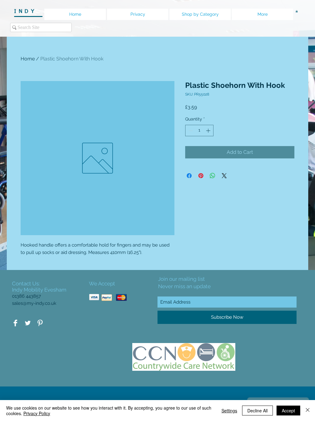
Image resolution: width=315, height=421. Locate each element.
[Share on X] (224, 175)
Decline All (257, 410)
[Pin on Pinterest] (201, 175)
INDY (27, 11)
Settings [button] (229, 410)
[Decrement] (190, 130)
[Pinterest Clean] (40, 323)
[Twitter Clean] (27, 323)
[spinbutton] (199, 130)
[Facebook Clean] (15, 323)
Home (28, 59)
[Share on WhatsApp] (212, 175)
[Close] (307, 410)
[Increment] (209, 130)
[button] (297, 11)
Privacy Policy (36, 413)
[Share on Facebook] (189, 175)
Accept (288, 410)
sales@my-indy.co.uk (34, 303)
